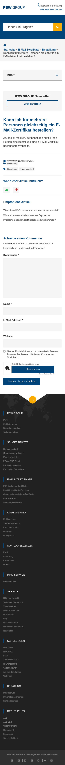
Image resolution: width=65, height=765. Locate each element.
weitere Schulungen (12, 672)
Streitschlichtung (10, 738)
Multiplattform (9, 519)
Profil (5, 420)
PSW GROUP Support (13, 627)
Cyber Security (10, 668)
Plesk (5, 552)
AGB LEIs (7, 722)
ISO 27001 (8, 647)
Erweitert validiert (11, 457)
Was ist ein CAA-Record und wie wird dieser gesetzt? (31, 210)
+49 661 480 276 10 (51, 9)
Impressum (8, 734)
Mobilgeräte (8, 535)
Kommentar (11, 255)
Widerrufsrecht (9, 726)
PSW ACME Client (11, 461)
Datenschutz (9, 693)
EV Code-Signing (11, 527)
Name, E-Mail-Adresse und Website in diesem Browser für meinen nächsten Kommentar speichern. (32, 354)
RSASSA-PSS (9, 498)
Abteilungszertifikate (12, 502)
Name (7, 303)
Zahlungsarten (9, 606)
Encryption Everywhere (13, 469)
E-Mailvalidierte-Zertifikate (15, 486)
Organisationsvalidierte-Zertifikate (18, 494)
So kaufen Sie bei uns (13, 602)
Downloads (8, 614)
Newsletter (8, 631)
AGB (5, 718)
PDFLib (6, 564)
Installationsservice (12, 465)
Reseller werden (10, 623)
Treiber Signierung (11, 523)
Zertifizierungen (10, 424)
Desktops (7, 531)
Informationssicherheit (13, 697)
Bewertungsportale (11, 428)
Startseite (9, 49)
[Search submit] (57, 27)
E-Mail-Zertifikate (28, 49)
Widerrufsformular (11, 610)
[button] (57, 75)
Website (8, 336)
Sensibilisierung (10, 701)
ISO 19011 (8, 652)
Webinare (7, 676)
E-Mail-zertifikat (27, 169)
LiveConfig (8, 556)
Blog (5, 618)
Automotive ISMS (11, 660)
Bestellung (49, 49)
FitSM (5, 656)
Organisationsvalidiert (13, 453)
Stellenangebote (10, 432)
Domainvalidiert (10, 449)
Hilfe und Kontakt (11, 598)
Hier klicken (33, 369)
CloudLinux (8, 560)
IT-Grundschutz (10, 664)
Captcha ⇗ (46, 374)
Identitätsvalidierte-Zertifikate (16, 490)
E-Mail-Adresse (13, 320)
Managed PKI (9, 581)
